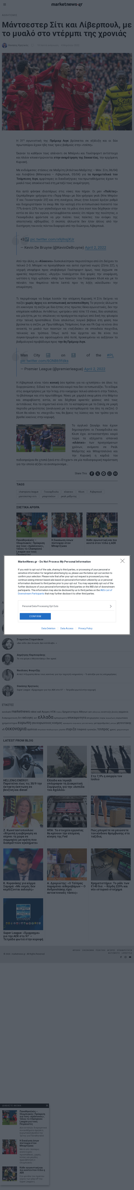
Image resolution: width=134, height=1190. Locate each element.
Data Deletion (48, 628)
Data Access (66, 628)
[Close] (123, 562)
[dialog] (67, 595)
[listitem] (67, 606)
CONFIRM (35, 616)
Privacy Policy (85, 628)
